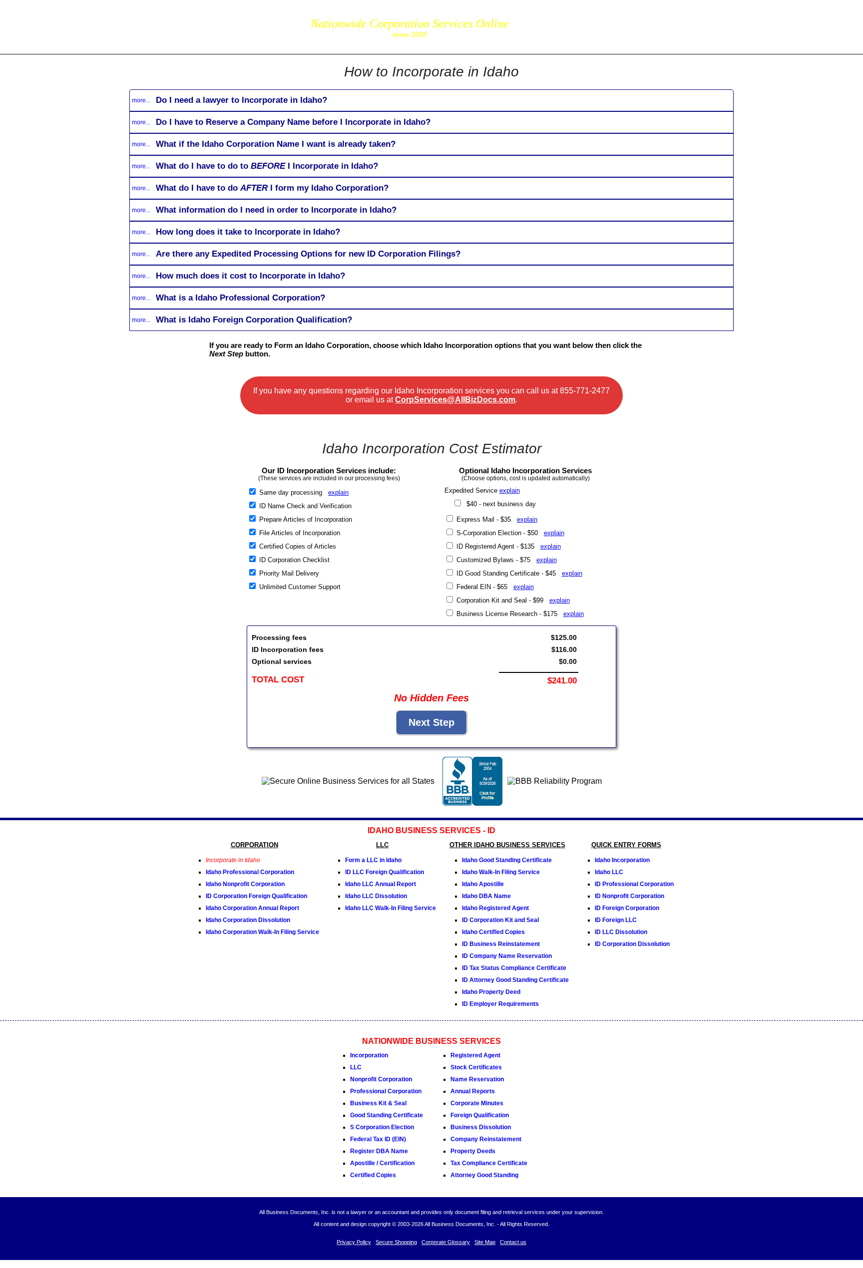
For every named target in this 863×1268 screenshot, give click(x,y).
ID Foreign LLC (616, 920)
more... (141, 100)
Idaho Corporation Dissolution (248, 920)
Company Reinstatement (485, 1139)
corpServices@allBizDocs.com (567, 33)
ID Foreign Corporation (627, 908)
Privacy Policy (354, 1242)
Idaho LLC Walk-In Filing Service (390, 908)
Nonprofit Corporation (381, 1079)
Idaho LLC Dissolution (376, 896)
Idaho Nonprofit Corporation (245, 884)
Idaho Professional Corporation (250, 872)
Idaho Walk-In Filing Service (501, 872)
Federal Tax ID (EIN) (378, 1139)
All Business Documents (213, 25)
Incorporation (369, 1055)
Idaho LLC (609, 872)
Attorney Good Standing (484, 1175)
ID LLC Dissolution (621, 932)
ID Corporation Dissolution (632, 944)
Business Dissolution (480, 1127)
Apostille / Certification (382, 1163)
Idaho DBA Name (486, 896)
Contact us (513, 1242)
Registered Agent (475, 1055)
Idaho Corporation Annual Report (252, 908)
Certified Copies (373, 1175)
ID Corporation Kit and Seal (500, 920)
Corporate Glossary (446, 1242)
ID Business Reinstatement (501, 944)
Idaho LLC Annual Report (380, 884)
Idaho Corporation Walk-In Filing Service (262, 932)
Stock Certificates (476, 1067)
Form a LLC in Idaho (373, 860)
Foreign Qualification (479, 1115)
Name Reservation (477, 1079)
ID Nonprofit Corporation (629, 896)
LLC (356, 1067)
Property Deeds (472, 1151)
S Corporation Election (382, 1127)
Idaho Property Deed (491, 991)
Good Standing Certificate (386, 1115)
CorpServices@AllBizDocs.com (455, 399)
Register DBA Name (379, 1151)
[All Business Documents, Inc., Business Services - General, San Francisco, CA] (472, 803)
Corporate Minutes (476, 1103)
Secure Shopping (396, 1242)
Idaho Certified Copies (493, 932)
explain (338, 492)
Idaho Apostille (483, 884)
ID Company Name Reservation (507, 955)
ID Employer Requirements (500, 1003)
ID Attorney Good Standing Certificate (515, 979)
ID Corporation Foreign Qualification (256, 896)
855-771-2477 (567, 19)
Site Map (484, 1242)
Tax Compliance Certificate (488, 1163)
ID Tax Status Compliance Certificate (514, 967)
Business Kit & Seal (378, 1103)
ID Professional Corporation (634, 884)
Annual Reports (472, 1091)
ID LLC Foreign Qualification (384, 872)
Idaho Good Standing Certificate (507, 860)
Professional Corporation (386, 1091)
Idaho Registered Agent (495, 908)
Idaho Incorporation (622, 860)
